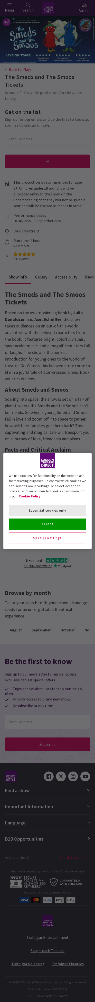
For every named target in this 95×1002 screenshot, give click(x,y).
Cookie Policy (29, 496)
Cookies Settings (47, 537)
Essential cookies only (47, 510)
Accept (47, 524)
